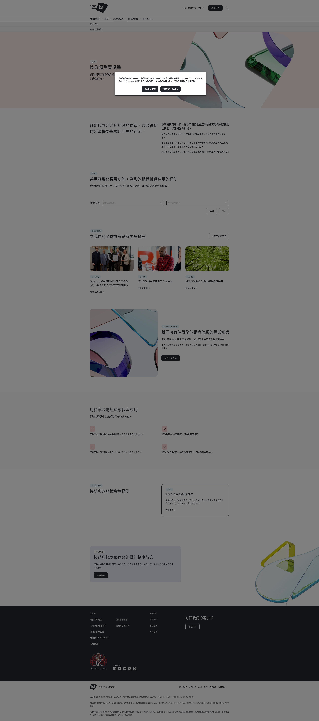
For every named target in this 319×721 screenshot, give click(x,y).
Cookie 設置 (150, 89)
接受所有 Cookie (170, 89)
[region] (160, 84)
